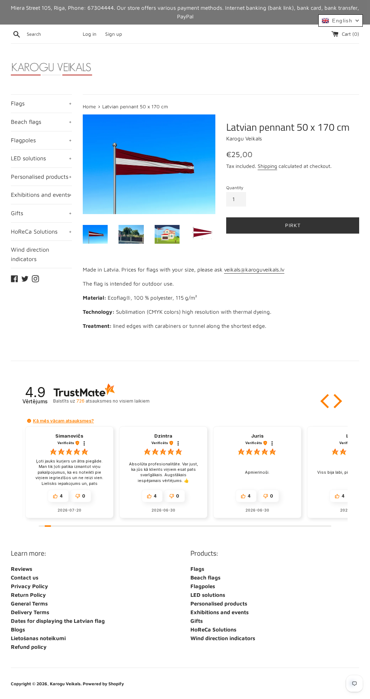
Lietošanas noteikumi (38, 638)
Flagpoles (41, 140)
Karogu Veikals (65, 683)
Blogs (18, 629)
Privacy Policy (29, 586)
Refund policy (29, 647)
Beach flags (41, 121)
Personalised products (41, 176)
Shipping (267, 166)
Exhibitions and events (41, 194)
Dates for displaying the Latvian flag (58, 621)
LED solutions (41, 158)
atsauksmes (112, 401)
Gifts (41, 213)
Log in (89, 34)
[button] (325, 401)
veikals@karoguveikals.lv (254, 269)
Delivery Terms (30, 612)
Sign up (113, 34)
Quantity (234, 187)
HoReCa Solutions (41, 231)
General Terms (29, 603)
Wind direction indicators (30, 254)
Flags (41, 103)
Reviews (21, 569)
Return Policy (28, 595)
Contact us (24, 577)
